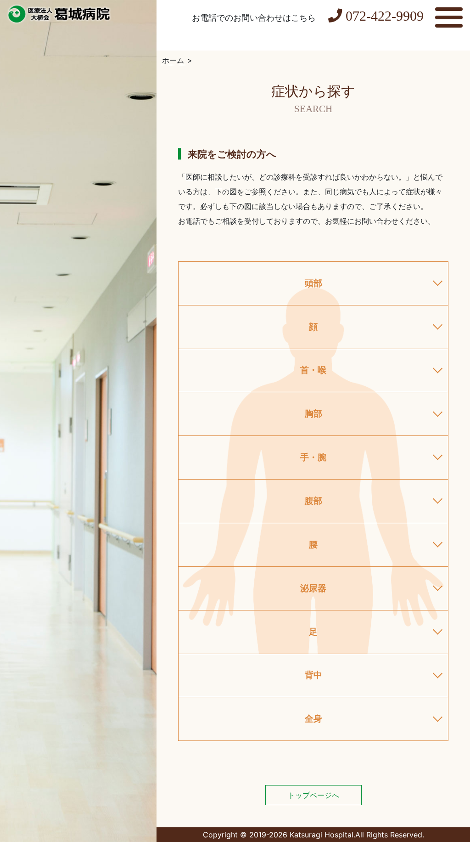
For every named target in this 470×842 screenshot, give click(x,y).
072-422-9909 (385, 16)
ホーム (173, 60)
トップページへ (313, 795)
